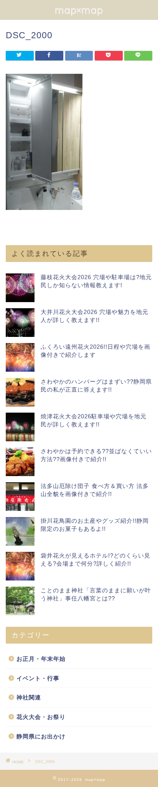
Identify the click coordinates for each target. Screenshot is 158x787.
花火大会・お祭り (41, 717)
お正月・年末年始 (41, 658)
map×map (79, 10)
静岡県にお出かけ (41, 736)
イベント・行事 (37, 678)
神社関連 (28, 697)
